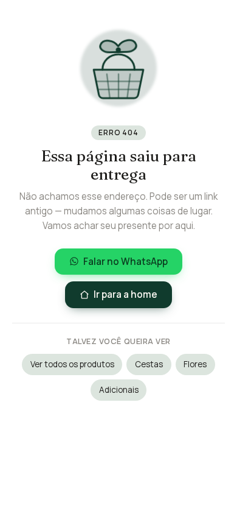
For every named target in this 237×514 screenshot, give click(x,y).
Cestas (149, 364)
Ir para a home (125, 294)
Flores (195, 364)
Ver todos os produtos (72, 364)
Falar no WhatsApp (125, 261)
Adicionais (119, 389)
